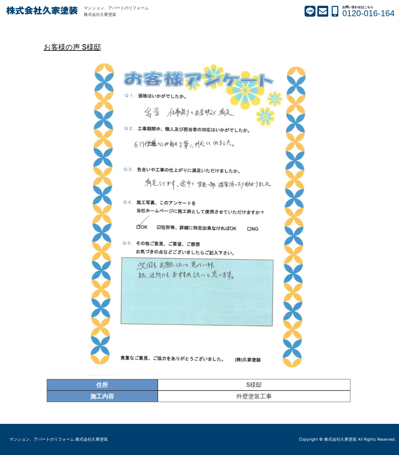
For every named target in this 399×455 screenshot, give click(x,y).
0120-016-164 (368, 13)
